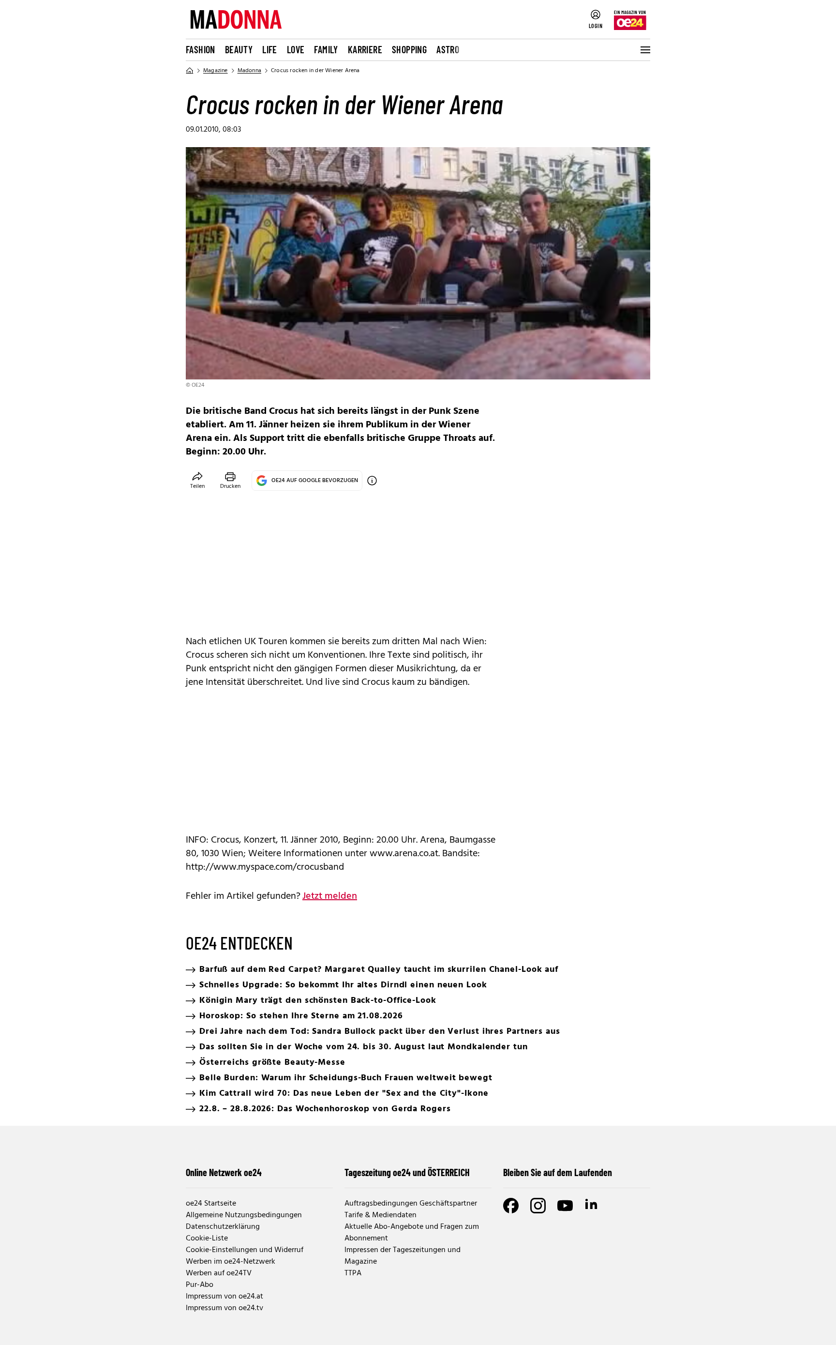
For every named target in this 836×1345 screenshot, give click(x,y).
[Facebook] (511, 1205)
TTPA (352, 1273)
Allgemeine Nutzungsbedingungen (244, 1215)
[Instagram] (538, 1205)
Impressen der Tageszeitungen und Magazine (402, 1256)
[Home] (190, 71)
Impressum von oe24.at (224, 1296)
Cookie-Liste (207, 1238)
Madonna (249, 71)
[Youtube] (565, 1205)
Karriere (365, 49)
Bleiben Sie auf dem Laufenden (557, 1172)
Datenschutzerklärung (223, 1227)
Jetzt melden (329, 896)
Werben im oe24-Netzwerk (230, 1261)
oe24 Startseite (211, 1203)
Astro (447, 49)
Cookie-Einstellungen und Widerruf (244, 1250)
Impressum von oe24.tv (224, 1308)
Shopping (409, 49)
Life (269, 49)
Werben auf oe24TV (219, 1273)
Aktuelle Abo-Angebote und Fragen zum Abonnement (411, 1233)
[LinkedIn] (592, 1205)
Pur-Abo (199, 1285)
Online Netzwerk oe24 (224, 1172)
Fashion (200, 49)
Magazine (215, 71)
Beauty (239, 49)
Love (296, 49)
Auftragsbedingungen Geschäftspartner (410, 1203)
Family (326, 49)
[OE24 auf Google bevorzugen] (372, 480)
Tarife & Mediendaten (380, 1215)
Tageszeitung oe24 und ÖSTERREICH (407, 1172)
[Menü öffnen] (644, 49)
